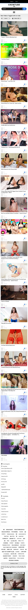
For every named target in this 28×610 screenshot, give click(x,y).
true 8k (22, 549)
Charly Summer (13, 511)
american (15, 549)
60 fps (5, 558)
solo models (15, 545)
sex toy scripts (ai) (8, 551)
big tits (12, 536)
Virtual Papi (13, 473)
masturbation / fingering (10, 547)
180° (24, 538)
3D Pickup (13, 479)
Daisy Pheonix (13, 501)
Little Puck (13, 514)
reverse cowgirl (14, 560)
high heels (22, 545)
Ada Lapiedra (13, 503)
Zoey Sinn (13, 508)
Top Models (5, 496)
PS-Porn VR (13, 481)
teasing (21, 531)
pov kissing (14, 531)
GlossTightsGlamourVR (13, 468)
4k (26, 549)
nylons (3, 549)
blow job (13, 554)
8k (4, 529)
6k (25, 532)
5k (16, 534)
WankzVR (13, 487)
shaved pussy (7, 556)
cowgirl (5, 543)
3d (4, 541)
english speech (6, 531)
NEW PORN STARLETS (13, 471)
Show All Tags (14, 563)
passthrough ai (19, 529)
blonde (17, 551)
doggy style (12, 558)
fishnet (11, 543)
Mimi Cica (13, 519)
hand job (9, 549)
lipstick (19, 538)
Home (3, 594)
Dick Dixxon (13, 522)
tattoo (6, 536)
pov (8, 541)
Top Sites (5, 466)
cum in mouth (22, 534)
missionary (9, 529)
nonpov (3, 534)
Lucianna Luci (13, 516)
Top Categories (6, 464)
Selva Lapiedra (13, 506)
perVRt (13, 484)
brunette (12, 538)
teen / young (22, 556)
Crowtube (12, 607)
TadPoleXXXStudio (13, 489)
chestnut (21, 536)
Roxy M (13, 498)
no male (17, 543)
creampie (15, 556)
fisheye (22, 543)
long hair (23, 551)
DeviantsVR (13, 492)
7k (16, 536)
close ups (14, 541)
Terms (14, 596)
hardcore (21, 547)
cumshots (5, 538)
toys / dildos (20, 558)
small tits (21, 540)
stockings (6, 553)
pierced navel (10, 534)
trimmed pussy (6, 545)
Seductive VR (13, 476)
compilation (21, 553)
